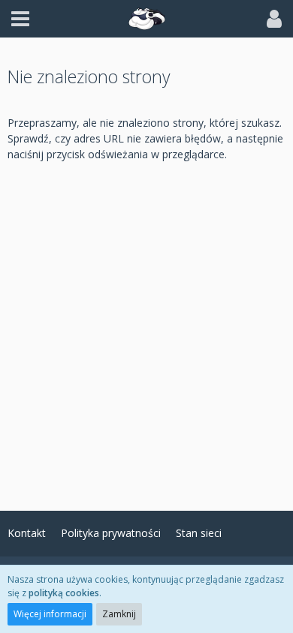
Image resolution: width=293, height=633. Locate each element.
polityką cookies (64, 592)
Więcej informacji (50, 614)
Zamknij (119, 614)
